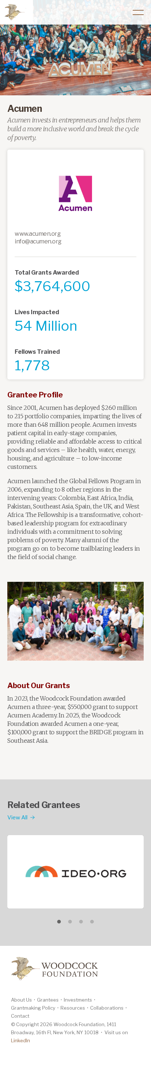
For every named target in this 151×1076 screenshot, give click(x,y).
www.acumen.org (37, 233)
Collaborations (107, 1008)
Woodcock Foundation (14, 12)
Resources (72, 1008)
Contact (20, 1016)
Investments (78, 1000)
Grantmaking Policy (33, 1008)
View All (17, 817)
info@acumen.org (38, 241)
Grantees (48, 1000)
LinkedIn (20, 1040)
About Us (21, 1000)
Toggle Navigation (138, 12)
